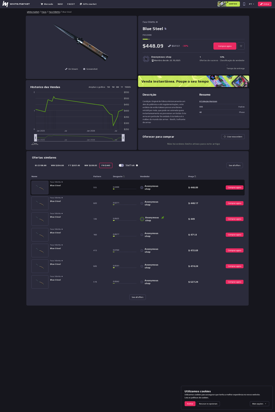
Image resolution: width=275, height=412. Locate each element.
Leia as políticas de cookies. (197, 397)
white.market (33, 12)
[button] (251, 4)
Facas (44, 12)
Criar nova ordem (234, 136)
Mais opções (257, 404)
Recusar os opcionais (208, 404)
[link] (33, 11)
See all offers (234, 165)
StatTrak (130, 165)
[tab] (41, 165)
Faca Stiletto (54, 12)
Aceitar (190, 404)
